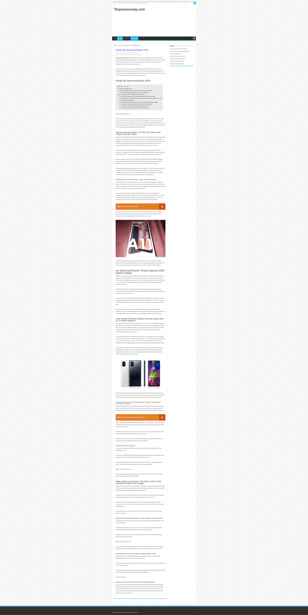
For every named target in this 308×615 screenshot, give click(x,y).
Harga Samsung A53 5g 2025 (176, 61)
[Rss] (185, 3)
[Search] (195, 3)
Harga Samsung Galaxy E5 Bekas (177, 58)
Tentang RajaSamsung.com (141, 3)
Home (115, 38)
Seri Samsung (134, 38)
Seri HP (119, 38)
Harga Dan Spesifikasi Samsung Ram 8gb (179, 51)
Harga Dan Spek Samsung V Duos (177, 56)
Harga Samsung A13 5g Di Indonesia (178, 48)
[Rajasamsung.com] (129, 9)
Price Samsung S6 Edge (175, 53)
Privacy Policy (121, 3)
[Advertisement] (165, 23)
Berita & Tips (127, 38)
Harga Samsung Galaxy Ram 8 (177, 63)
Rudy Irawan (119, 52)
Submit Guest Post (129, 3)
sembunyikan (126, 86)
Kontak (114, 3)
